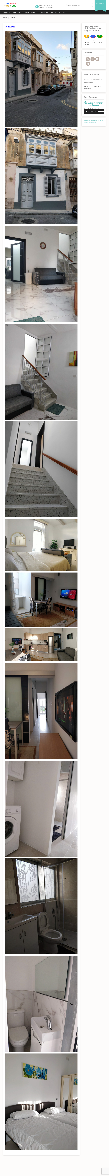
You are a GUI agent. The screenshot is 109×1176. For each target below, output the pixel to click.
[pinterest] (92, 59)
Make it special (30, 12)
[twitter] (88, 59)
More (65, 12)
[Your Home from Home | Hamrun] (9, 4)
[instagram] (97, 59)
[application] (94, 111)
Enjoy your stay (18, 12)
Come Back (44, 12)
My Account (100, 3)
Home (5, 18)
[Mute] (99, 111)
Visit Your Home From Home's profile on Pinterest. (93, 122)
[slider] (101, 111)
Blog (51, 12)
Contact (58, 12)
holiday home (5, 12)
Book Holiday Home (87, 42)
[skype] (88, 64)
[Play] (87, 111)
